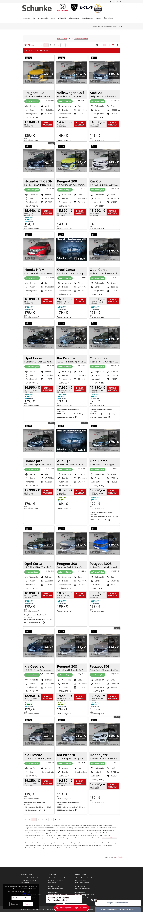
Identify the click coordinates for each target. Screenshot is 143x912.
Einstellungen (15, 904)
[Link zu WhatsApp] (120, 1)
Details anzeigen (47, 123)
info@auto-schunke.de (55, 889)
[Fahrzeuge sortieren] (117, 45)
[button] (64, 907)
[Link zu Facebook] (110, 1)
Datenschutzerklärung (21, 894)
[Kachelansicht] (104, 45)
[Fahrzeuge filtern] (113, 45)
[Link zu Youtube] (114, 1)
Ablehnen (28, 904)
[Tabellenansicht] (109, 45)
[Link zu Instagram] (117, 1)
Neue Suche (62, 38)
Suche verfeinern (81, 38)
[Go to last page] (71, 45)
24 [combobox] (97, 45)
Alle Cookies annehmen (21, 898)
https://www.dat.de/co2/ (109, 838)
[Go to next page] (67, 45)
